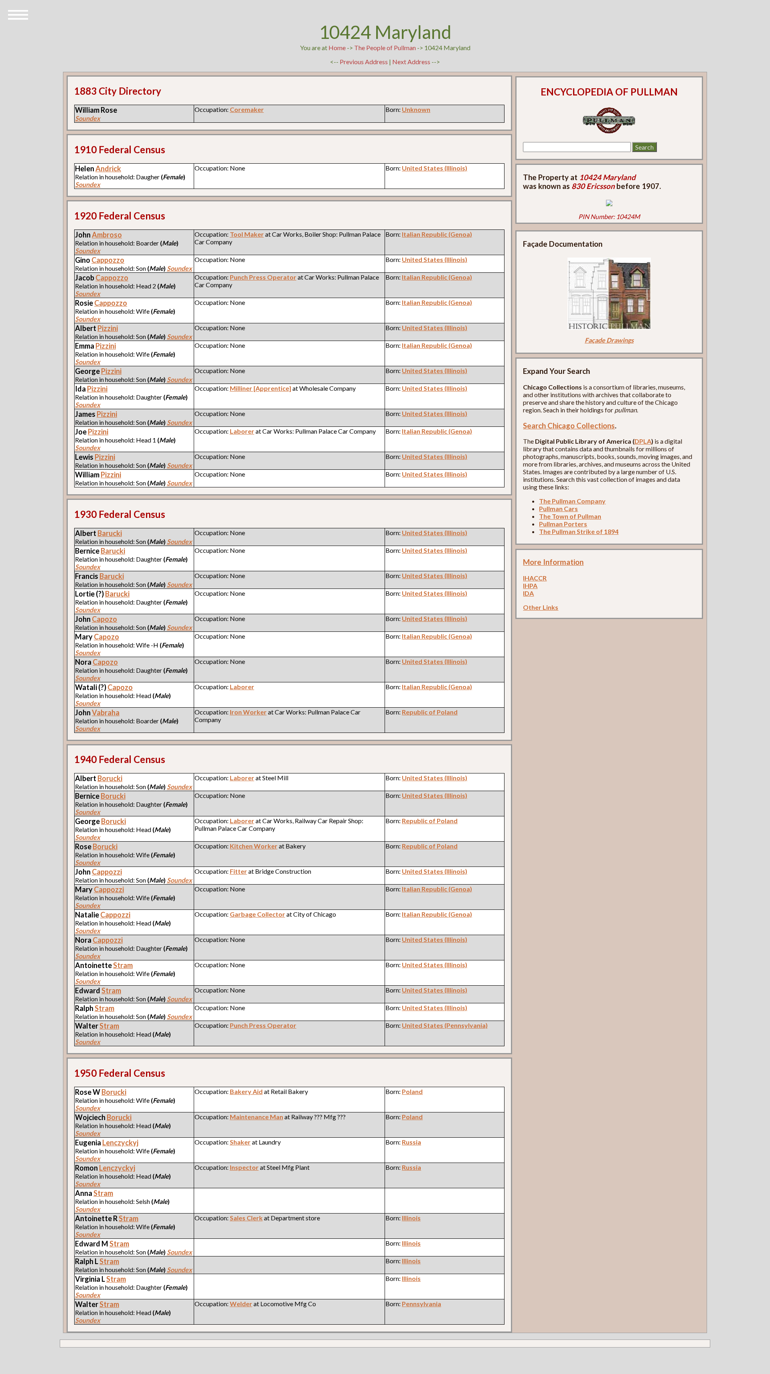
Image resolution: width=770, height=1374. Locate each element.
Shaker (240, 1142)
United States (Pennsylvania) (445, 1025)
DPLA (642, 441)
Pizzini (107, 328)
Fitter (238, 871)
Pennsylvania (421, 1303)
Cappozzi (107, 871)
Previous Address (364, 61)
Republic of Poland (430, 712)
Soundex (87, 118)
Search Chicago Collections (569, 425)
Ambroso (107, 234)
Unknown (416, 109)
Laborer (242, 431)
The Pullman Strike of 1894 (578, 531)
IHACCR (535, 578)
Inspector (244, 1167)
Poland (412, 1091)
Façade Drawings (609, 340)
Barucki (109, 533)
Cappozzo (107, 260)
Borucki (109, 778)
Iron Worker (248, 712)
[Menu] (18, 14)
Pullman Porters (563, 524)
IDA (528, 593)
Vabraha (106, 712)
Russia (411, 1142)
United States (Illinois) (434, 168)
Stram (123, 965)
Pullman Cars (558, 508)
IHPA (530, 585)
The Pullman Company (572, 501)
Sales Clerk (246, 1218)
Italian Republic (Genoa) (437, 234)
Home (337, 47)
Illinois (411, 1218)
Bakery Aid (246, 1091)
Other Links (540, 607)
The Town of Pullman (570, 516)
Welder (241, 1303)
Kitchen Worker (254, 846)
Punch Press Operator (263, 277)
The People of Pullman (385, 47)
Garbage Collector (257, 914)
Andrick (108, 168)
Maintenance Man (256, 1116)
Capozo (104, 619)
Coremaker (247, 109)
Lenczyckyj (120, 1142)
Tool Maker (247, 234)
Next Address (412, 61)
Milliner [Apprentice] (260, 388)
